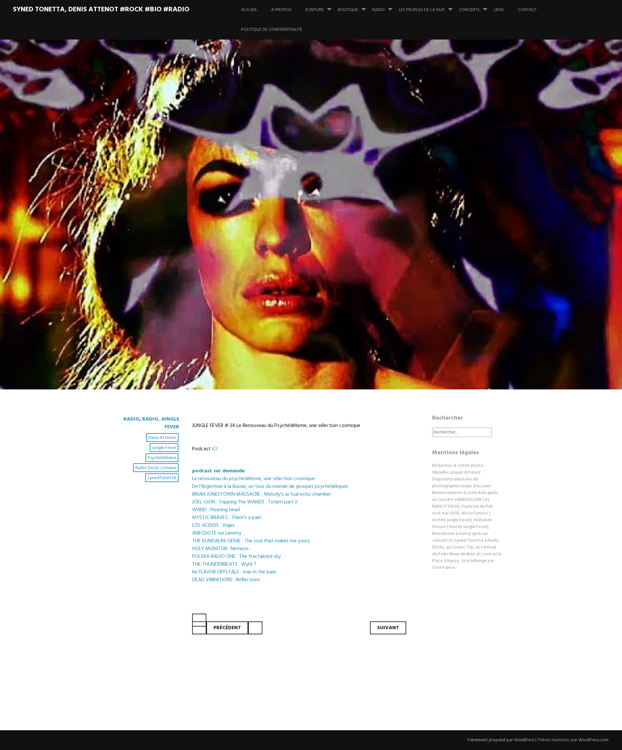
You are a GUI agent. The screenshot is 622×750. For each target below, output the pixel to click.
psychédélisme (162, 458)
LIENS (499, 10)
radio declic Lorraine (155, 468)
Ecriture (314, 10)
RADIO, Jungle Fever (160, 423)
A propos (281, 10)
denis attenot (162, 438)
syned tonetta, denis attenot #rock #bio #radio (101, 9)
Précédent (227, 628)
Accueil (249, 10)
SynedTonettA (161, 478)
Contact (527, 10)
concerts (469, 10)
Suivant (388, 628)
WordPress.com (593, 740)
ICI (214, 449)
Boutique (348, 10)
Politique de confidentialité (271, 29)
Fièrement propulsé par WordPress (501, 740)
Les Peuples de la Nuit (422, 10)
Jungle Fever (164, 448)
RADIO (378, 10)
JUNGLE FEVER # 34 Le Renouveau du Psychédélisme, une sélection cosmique (299, 247)
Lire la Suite (138, 299)
